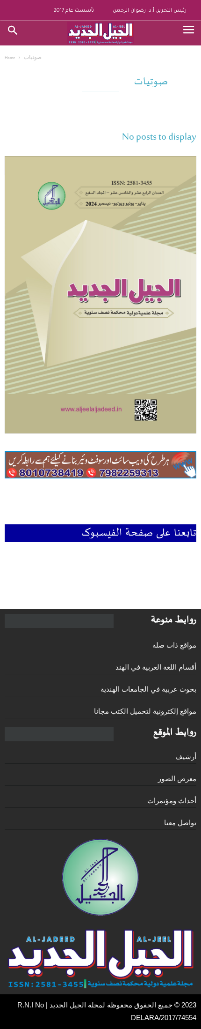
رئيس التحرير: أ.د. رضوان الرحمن (150, 11)
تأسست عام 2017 (74, 11)
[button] (13, 32)
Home (10, 58)
